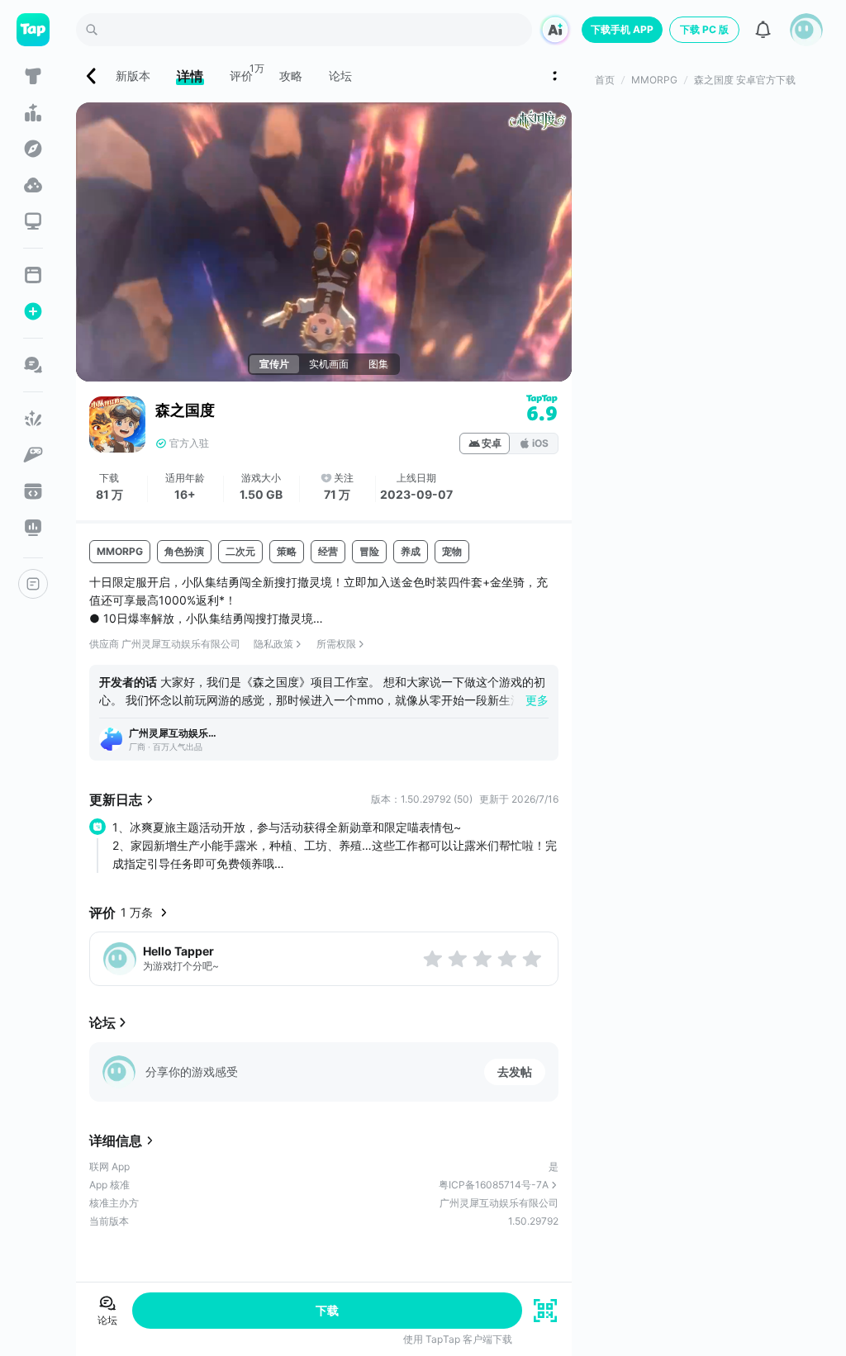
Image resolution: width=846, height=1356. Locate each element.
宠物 (452, 551)
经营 (328, 551)
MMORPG (120, 551)
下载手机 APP (622, 29)
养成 (411, 551)
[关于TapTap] (33, 584)
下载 (327, 1310)
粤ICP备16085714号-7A (494, 1184)
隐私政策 (273, 644)
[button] (806, 29)
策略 (287, 551)
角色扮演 (184, 551)
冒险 (369, 551)
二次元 (240, 551)
